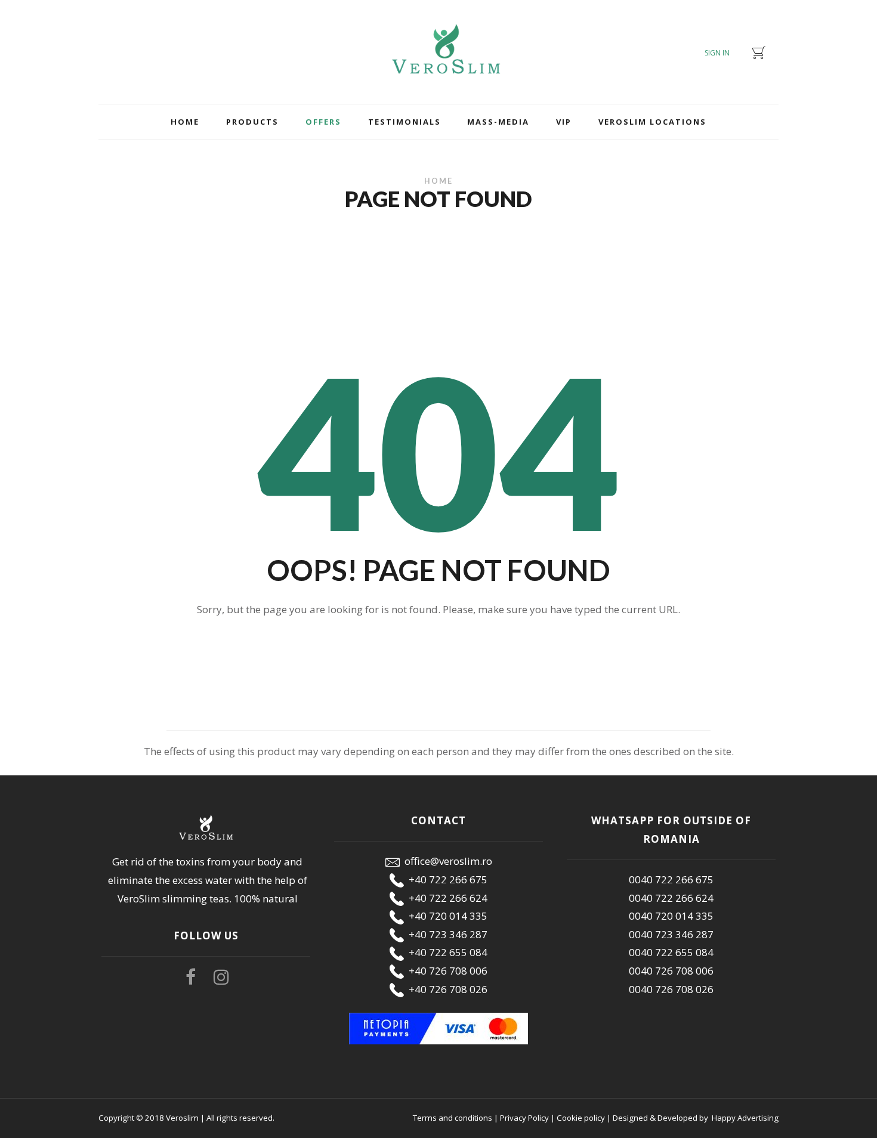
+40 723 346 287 (445, 934)
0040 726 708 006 (671, 971)
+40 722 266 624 (445, 898)
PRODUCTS (252, 121)
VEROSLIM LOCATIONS (652, 121)
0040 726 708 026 (671, 989)
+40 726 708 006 (445, 971)
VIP (564, 121)
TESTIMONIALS (404, 121)
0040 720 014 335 (671, 916)
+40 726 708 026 (445, 989)
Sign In (717, 53)
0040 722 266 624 (671, 898)
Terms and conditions (452, 1117)
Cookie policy (581, 1117)
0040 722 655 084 (671, 952)
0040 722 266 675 (671, 879)
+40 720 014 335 (445, 916)
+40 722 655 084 (445, 952)
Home (185, 121)
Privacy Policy (524, 1117)
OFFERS (323, 121)
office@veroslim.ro (446, 861)
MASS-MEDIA (498, 121)
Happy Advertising (744, 1117)
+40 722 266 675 (445, 879)
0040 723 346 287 (671, 934)
